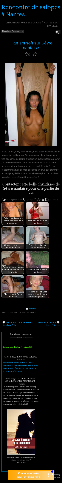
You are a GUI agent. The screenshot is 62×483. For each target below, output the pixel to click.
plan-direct (32, 309)
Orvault (26, 365)
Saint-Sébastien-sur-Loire (19, 368)
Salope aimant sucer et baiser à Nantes (48, 323)
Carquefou (28, 362)
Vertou (20, 371)
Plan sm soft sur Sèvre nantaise (31, 45)
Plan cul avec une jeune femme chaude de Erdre (17, 323)
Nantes (20, 365)
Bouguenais (19, 362)
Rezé (31, 365)
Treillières (13, 371)
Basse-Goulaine (9, 362)
